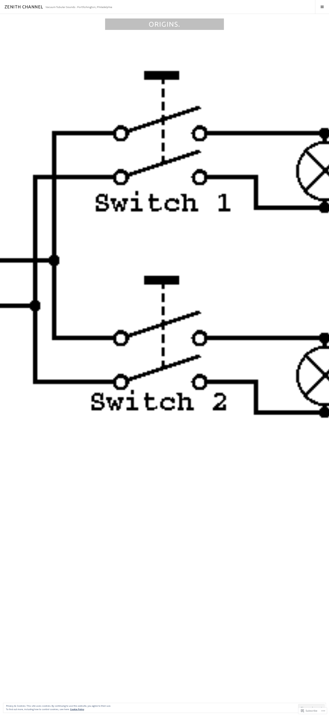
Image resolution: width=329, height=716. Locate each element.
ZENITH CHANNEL (24, 6)
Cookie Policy (77, 709)
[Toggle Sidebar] (322, 7)
